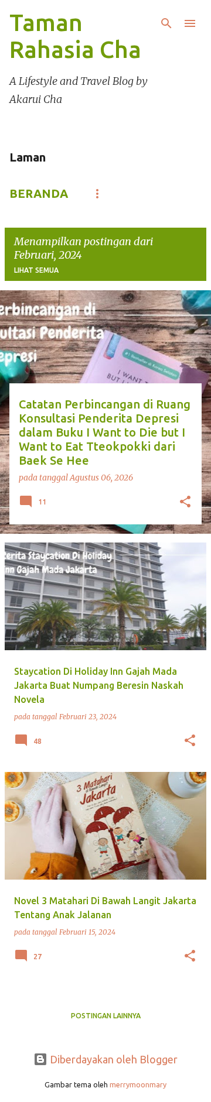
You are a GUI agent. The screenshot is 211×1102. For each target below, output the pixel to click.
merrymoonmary (138, 1084)
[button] (185, 503)
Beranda (38, 193)
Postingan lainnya (106, 1015)
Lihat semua (36, 270)
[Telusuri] (166, 23)
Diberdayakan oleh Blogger (112, 1059)
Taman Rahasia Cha (75, 36)
